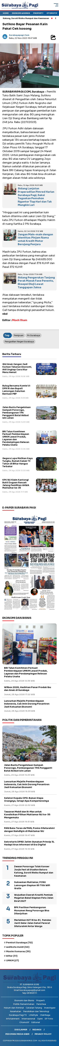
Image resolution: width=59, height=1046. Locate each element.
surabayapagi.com (19, 35)
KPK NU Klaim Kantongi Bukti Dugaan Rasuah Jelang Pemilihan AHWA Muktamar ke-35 (15, 484)
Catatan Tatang (34, 1007)
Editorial (35, 1022)
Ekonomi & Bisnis (21, 13)
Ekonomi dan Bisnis (24, 1000)
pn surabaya (33, 335)
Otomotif (52, 13)
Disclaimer (20, 1029)
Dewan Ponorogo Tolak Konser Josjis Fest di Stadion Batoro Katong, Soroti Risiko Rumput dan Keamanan (33, 871)
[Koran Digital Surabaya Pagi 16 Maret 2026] (29, 562)
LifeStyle (33, 1015)
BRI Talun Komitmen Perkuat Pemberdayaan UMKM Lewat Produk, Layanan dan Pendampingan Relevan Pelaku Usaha (15, 438)
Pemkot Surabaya (19, 942)
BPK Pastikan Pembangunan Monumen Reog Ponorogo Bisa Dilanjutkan (31, 910)
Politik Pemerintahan (23, 1004)
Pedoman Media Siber (17, 1034)
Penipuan (18, 335)
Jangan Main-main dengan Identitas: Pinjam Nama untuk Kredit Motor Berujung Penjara (35, 239)
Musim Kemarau (18, 951)
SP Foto (49, 1018)
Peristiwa (41, 1004)
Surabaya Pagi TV (18, 1015)
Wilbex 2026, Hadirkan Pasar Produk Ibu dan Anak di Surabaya (27, 689)
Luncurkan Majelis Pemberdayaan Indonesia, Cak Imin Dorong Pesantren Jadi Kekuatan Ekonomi (26, 703)
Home (6, 13)
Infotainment (13, 1018)
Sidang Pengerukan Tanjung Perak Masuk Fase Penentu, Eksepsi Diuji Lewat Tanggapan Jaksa (36, 282)
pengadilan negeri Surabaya (19, 341)
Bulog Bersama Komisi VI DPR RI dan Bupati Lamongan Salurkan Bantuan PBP (16, 389)
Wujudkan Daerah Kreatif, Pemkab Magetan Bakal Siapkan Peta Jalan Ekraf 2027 (33, 898)
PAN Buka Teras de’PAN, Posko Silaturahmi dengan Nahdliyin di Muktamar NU (29, 829)
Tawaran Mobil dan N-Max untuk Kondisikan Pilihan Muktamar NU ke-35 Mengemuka (27, 814)
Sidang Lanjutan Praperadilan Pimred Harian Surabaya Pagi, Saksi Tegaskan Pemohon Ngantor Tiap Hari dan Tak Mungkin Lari (36, 197)
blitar (11, 955)
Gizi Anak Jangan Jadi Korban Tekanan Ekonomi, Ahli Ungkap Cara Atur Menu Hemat (17, 368)
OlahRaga (45, 1015)
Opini (40, 1018)
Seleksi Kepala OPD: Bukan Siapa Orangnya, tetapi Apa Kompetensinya (26, 799)
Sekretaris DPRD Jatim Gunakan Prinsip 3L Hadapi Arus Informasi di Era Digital (29, 843)
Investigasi (49, 1007)
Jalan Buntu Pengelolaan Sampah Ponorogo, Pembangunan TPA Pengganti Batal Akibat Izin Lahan (16, 412)
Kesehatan (15, 1011)
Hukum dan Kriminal (14, 1007)
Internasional (28, 1018)
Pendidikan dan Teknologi (36, 1011)
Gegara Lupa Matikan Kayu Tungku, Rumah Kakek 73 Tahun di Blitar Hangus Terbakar (17, 462)
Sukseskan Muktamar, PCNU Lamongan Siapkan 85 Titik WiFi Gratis (32, 885)
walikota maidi (17, 947)
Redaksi (36, 1029)
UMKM (12, 960)
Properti (40, 1000)
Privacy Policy (43, 1034)
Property (38, 13)
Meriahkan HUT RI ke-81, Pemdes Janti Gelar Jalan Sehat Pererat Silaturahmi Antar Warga (32, 923)
